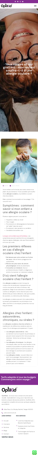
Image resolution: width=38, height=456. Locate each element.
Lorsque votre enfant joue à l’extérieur (15, 236)
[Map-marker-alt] (15, 1)
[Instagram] (20, 1)
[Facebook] (17, 1)
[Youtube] (22, 1)
